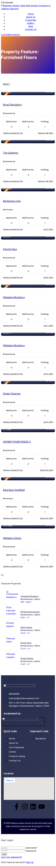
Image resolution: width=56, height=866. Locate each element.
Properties (30, 20)
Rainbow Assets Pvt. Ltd (13, 133)
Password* (31, 850)
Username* (31, 847)
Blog (30, 26)
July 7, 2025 (48, 325)
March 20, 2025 (46, 470)
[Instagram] (25, 806)
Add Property (13, 34)
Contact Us (30, 29)
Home (31, 13)
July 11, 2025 (48, 229)
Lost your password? (11, 857)
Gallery (30, 23)
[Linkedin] (33, 806)
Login (3, 34)
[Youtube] (41, 806)
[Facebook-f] (16, 806)
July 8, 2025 (48, 277)
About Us (30, 17)
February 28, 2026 (45, 133)
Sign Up (30, 862)
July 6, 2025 (48, 374)
